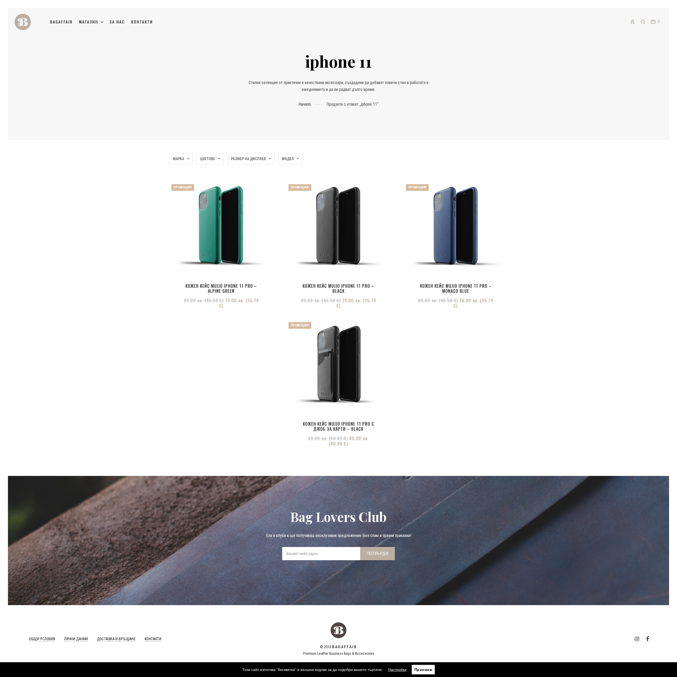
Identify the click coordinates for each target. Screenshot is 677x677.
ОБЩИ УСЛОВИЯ (42, 639)
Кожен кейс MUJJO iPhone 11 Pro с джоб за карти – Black (338, 426)
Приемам (423, 669)
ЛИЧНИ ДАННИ (76, 639)
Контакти (142, 22)
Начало (305, 104)
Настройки (397, 669)
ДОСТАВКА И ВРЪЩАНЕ (116, 639)
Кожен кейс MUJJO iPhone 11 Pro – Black (338, 288)
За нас (117, 22)
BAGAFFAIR (61, 22)
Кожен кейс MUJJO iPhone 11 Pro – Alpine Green (221, 288)
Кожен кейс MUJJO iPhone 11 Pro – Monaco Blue (456, 288)
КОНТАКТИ (153, 639)
